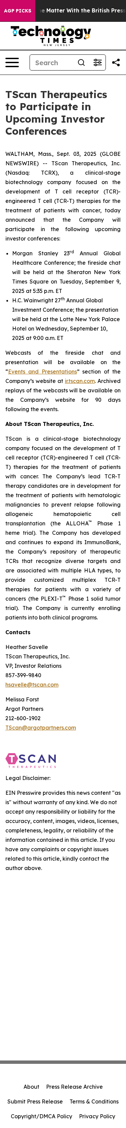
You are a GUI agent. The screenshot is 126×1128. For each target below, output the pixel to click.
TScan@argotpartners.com (40, 727)
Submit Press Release (35, 1101)
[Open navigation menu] (12, 62)
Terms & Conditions (94, 1101)
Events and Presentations (42, 371)
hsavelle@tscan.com (31, 684)
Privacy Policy (97, 1116)
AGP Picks (17, 11)
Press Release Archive (74, 1086)
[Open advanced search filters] (97, 62)
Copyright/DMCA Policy (41, 1116)
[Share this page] (116, 62)
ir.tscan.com (80, 381)
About (31, 1086)
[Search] (81, 62)
